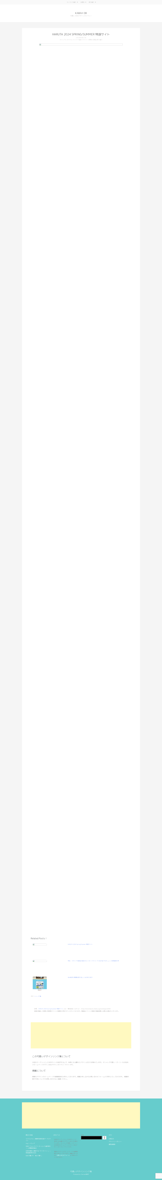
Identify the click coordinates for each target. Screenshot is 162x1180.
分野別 (82, 2)
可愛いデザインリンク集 (81, 1171)
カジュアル (63, 40)
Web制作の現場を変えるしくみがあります (80, 977)
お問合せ (111, 1139)
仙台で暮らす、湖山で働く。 (34, 1155)
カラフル (69, 40)
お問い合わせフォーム (63, 1155)
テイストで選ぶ (71, 2)
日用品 (95, 40)
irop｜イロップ (30, 1143)
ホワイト (85, 40)
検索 (82, 1135)
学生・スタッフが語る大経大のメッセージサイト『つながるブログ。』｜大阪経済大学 (93, 961)
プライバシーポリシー (115, 1141)
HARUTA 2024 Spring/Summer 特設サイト (81, 34)
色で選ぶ (91, 2)
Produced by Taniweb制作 (81, 1174)
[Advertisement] (81, 1035)
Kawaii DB (81, 13)
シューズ (36, 996)
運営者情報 (112, 1144)
